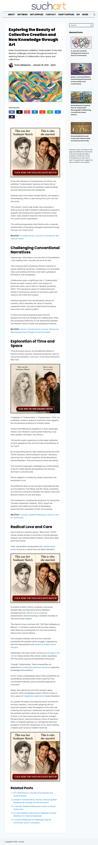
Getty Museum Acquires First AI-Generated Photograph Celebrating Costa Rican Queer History (81, 110)
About (11, 14)
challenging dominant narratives (36, 667)
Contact (51, 14)
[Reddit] (42, 112)
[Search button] (91, 25)
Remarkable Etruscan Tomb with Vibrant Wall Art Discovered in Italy (80, 138)
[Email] (12, 116)
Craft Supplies (66, 14)
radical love (31, 613)
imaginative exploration (34, 696)
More (85, 14)
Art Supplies (36, 14)
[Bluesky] (58, 112)
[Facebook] (12, 112)
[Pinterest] (27, 112)
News (53, 65)
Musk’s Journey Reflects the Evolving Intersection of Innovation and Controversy (81, 80)
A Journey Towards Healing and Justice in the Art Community (80, 53)
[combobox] (79, 25)
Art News (22, 14)
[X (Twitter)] (19, 112)
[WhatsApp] (50, 112)
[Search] (94, 14)
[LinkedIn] (35, 112)
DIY (78, 14)
